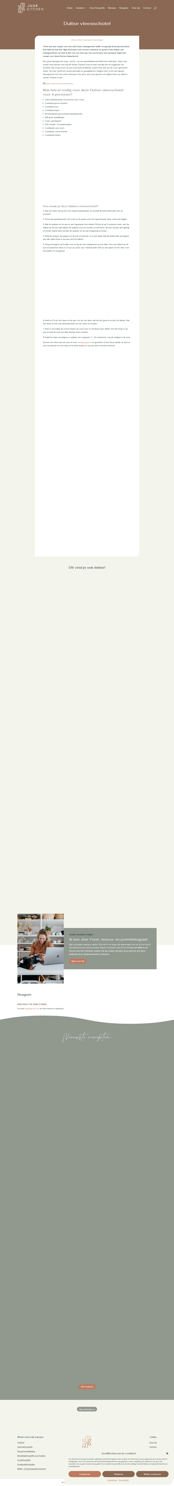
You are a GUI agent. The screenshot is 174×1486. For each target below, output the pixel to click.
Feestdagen (98, 40)
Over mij (136, 8)
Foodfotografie (23, 1460)
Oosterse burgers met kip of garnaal (87, 667)
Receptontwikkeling (26, 1451)
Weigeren (118, 1474)
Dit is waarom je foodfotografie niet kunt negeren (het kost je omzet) (87, 1144)
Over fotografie (97, 8)
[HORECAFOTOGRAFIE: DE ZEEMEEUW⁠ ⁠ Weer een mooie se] (115, 1417)
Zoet (97, 782)
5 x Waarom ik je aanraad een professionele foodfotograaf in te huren (87, 1255)
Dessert (78, 782)
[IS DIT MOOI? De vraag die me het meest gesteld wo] (30, 1417)
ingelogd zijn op (32, 1008)
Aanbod (79, 8)
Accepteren (84, 1474)
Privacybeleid (124, 1480)
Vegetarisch (92, 893)
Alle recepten (87, 1386)
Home (69, 8)
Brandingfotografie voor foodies (31, 1456)
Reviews (112, 8)
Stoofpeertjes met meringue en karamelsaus (87, 778)
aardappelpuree (84, 342)
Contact (147, 8)
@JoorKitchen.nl (87, 1409)
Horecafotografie (24, 1447)
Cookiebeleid (112, 1480)
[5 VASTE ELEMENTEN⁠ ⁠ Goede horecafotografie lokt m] (143, 1417)
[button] (167, 1453)
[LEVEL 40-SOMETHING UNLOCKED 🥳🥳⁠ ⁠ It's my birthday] (59, 1417)
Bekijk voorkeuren (152, 1474)
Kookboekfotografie (26, 1464)
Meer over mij (78, 961)
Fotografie (87, 1149)
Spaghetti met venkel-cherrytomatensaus (87, 889)
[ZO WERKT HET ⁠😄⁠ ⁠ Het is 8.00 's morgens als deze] (87, 1417)
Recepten (123, 8)
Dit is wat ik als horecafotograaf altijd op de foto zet (87, 1366)
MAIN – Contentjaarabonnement (31, 1469)
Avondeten (87, 40)
